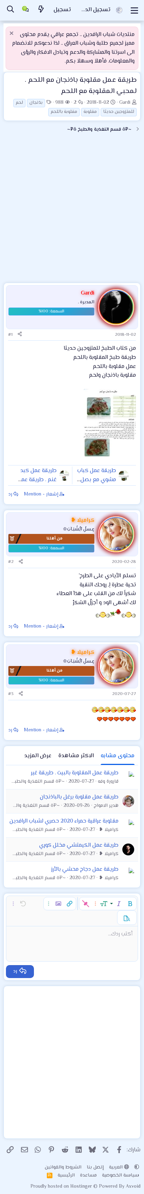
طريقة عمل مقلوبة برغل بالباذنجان (79, 797)
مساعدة (88, 1175)
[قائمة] (134, 10)
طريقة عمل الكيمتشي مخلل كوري (78, 845)
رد (10, 494)
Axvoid (133, 1187)
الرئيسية (66, 1175)
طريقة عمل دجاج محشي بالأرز (84, 869)
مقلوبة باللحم (64, 111)
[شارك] (19, 335)
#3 (11, 693)
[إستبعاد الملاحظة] (12, 34)
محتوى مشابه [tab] (118, 756)
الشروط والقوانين (63, 1167)
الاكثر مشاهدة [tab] (76, 756)
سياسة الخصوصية (120, 1175)
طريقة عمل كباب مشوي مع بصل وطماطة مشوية (96, 479)
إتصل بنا (95, 1167)
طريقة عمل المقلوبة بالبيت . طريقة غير (74, 773)
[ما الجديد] (41, 10)
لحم (19, 102)
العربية (116, 1167)
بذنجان (36, 102)
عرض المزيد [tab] (37, 756)
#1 (10, 334)
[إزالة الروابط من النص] (85, 903)
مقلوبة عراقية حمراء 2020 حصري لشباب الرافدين (63, 821)
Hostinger (81, 1187)
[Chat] (26, 10)
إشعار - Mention (41, 494)
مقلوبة (90, 111)
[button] (130, 903)
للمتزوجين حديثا (118, 111)
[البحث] (10, 10)
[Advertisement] (72, 211)
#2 (11, 561)
